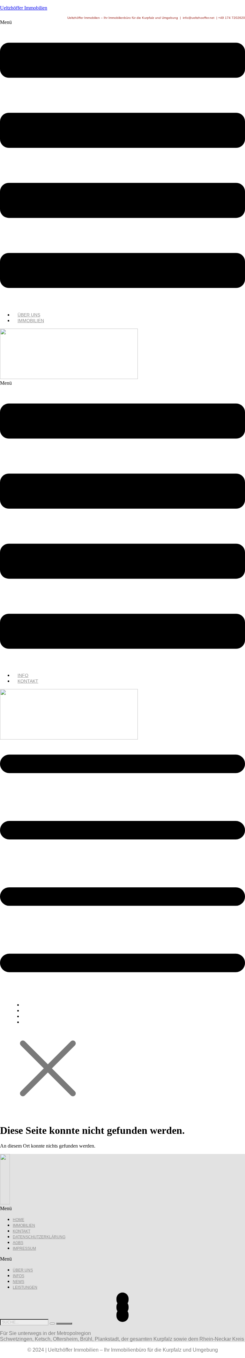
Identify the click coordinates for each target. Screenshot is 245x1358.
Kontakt (28, 681)
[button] (122, 163)
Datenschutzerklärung (39, 1237)
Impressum (24, 1248)
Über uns (23, 1270)
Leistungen (25, 1287)
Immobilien (31, 320)
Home (18, 1220)
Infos (18, 1276)
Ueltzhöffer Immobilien (23, 8)
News (18, 1281)
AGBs (18, 1242)
